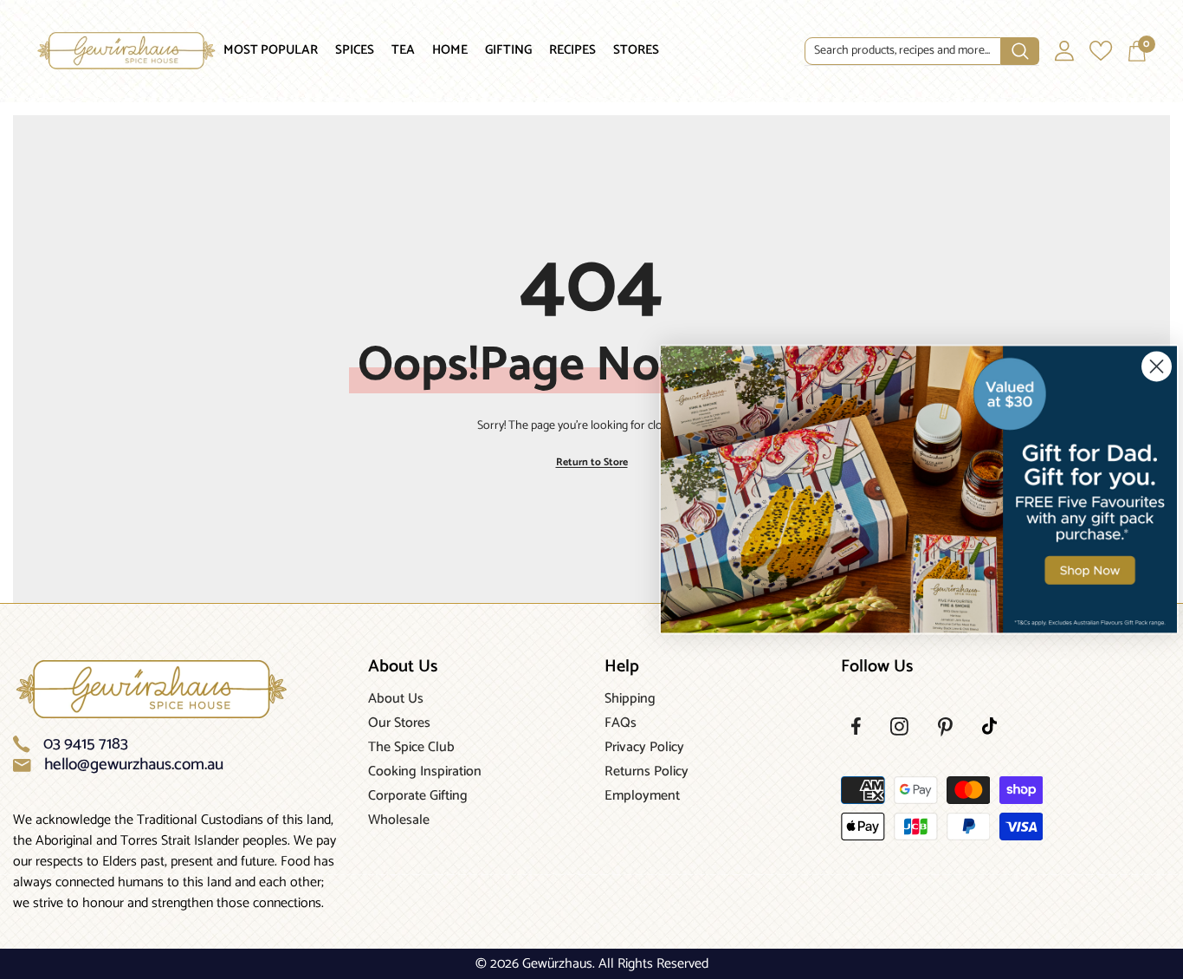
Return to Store (592, 462)
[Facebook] (856, 726)
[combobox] (903, 51)
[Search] (921, 51)
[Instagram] (899, 726)
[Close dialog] (1156, 366)
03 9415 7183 (85, 744)
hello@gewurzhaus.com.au (133, 765)
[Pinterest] (945, 727)
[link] (919, 489)
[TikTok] (989, 726)
